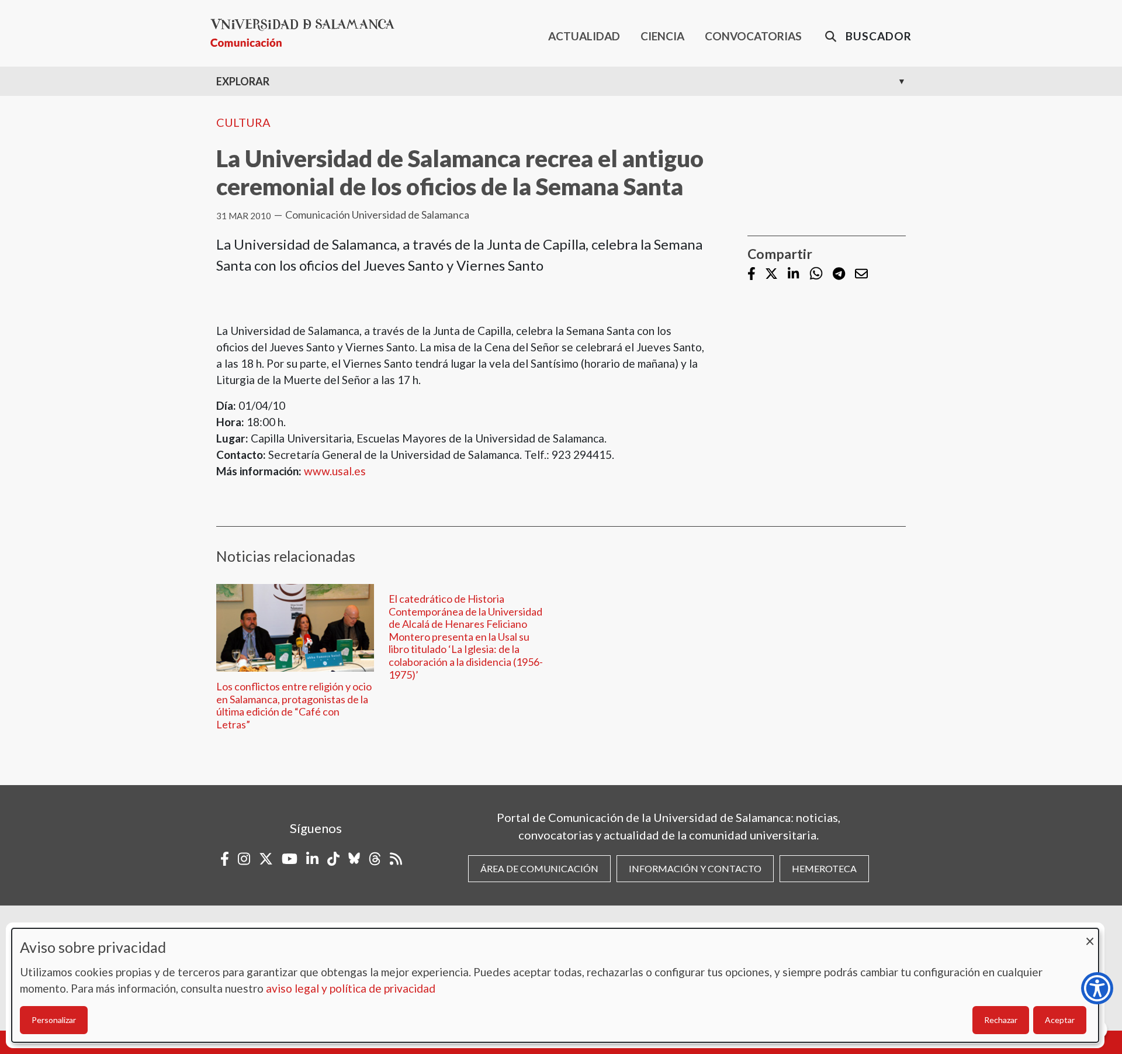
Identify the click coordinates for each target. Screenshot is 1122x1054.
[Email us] (861, 274)
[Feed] (396, 858)
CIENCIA (662, 36)
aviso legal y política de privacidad (350, 988)
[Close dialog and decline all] (1090, 935)
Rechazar (1000, 1020)
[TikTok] (333, 858)
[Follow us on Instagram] (244, 858)
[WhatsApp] (816, 273)
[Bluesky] (354, 858)
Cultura (243, 122)
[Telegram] (839, 274)
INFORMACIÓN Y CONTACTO (695, 868)
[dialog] (555, 985)
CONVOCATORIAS (753, 36)
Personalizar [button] (54, 1020)
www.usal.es (335, 471)
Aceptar (1060, 1020)
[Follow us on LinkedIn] (793, 274)
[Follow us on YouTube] (289, 858)
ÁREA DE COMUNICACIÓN (539, 868)
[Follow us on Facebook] (751, 274)
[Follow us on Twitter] (771, 274)
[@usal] (375, 858)
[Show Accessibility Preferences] (1097, 988)
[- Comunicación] (307, 33)
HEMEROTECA (824, 868)
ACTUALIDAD (584, 36)
